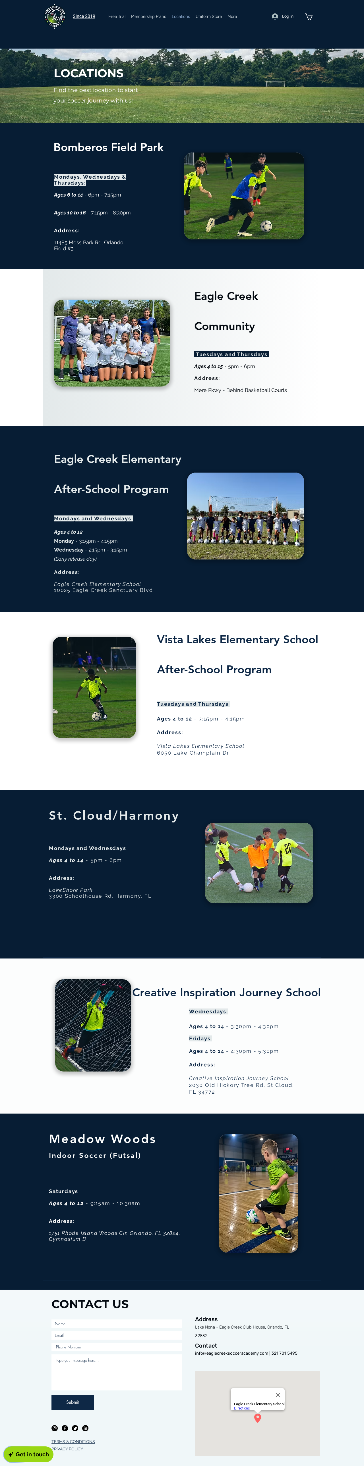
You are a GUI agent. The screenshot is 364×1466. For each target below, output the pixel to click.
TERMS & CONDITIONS (73, 1441)
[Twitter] (75, 1428)
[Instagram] (54, 1428)
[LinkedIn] (85, 1428)
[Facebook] (65, 1428)
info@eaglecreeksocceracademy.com (231, 1353)
